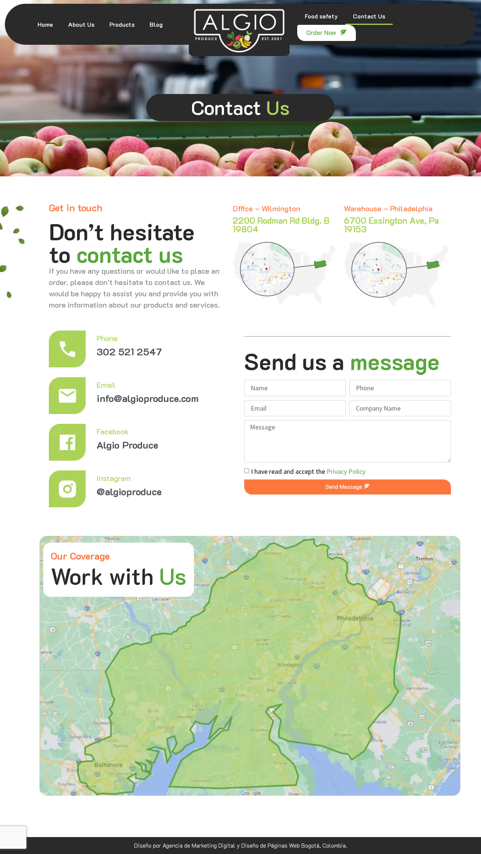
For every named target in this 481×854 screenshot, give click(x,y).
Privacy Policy (346, 471)
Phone (107, 338)
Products (122, 24)
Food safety (321, 16)
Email (106, 385)
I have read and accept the (308, 471)
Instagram (114, 478)
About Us (81, 24)
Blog (156, 24)
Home (45, 24)
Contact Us (369, 16)
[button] (326, 33)
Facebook (113, 431)
